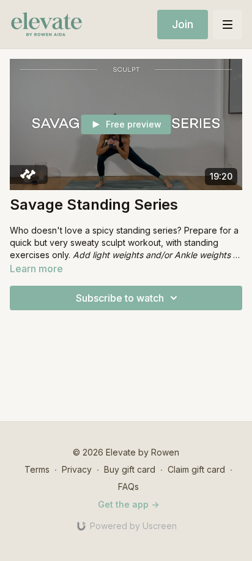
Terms (37, 469)
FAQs (128, 486)
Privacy (77, 469)
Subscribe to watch (120, 298)
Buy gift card (129, 469)
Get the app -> (128, 504)
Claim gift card (196, 469)
